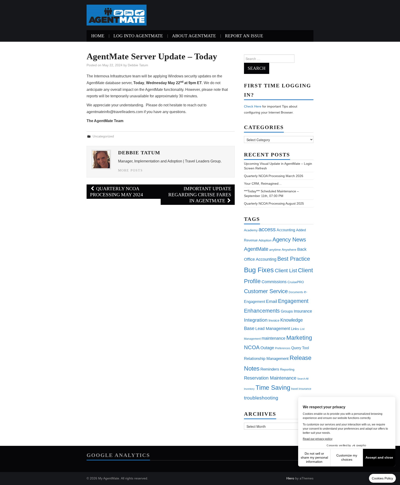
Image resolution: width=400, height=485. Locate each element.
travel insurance (301, 388)
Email (271, 301)
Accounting (286, 230)
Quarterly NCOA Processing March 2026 (273, 176)
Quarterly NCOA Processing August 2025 (274, 203)
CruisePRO (296, 282)
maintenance (273, 338)
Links (295, 329)
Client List (286, 270)
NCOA (251, 347)
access (267, 229)
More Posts (130, 170)
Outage (267, 348)
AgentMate (256, 249)
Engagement (293, 301)
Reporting (287, 369)
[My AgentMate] (117, 15)
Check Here (252, 106)
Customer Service (266, 291)
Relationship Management (266, 358)
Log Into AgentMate (138, 35)
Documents (296, 292)
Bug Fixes (259, 270)
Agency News (289, 239)
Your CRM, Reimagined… (263, 183)
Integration (256, 320)
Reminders (269, 369)
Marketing (299, 337)
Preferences (282, 348)
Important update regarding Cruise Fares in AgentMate (199, 194)
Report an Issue (244, 35)
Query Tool (300, 348)
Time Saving (273, 387)
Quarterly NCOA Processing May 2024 (116, 191)
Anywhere (289, 249)
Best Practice (293, 259)
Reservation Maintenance (270, 377)
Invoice (274, 320)
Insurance (303, 311)
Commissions (274, 281)
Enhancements (262, 311)
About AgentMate (194, 35)
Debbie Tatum (138, 65)
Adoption (265, 240)
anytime (275, 249)
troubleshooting (261, 398)
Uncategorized (103, 136)
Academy (251, 230)
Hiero (290, 478)
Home (97, 35)
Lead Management (272, 328)
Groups (287, 311)
